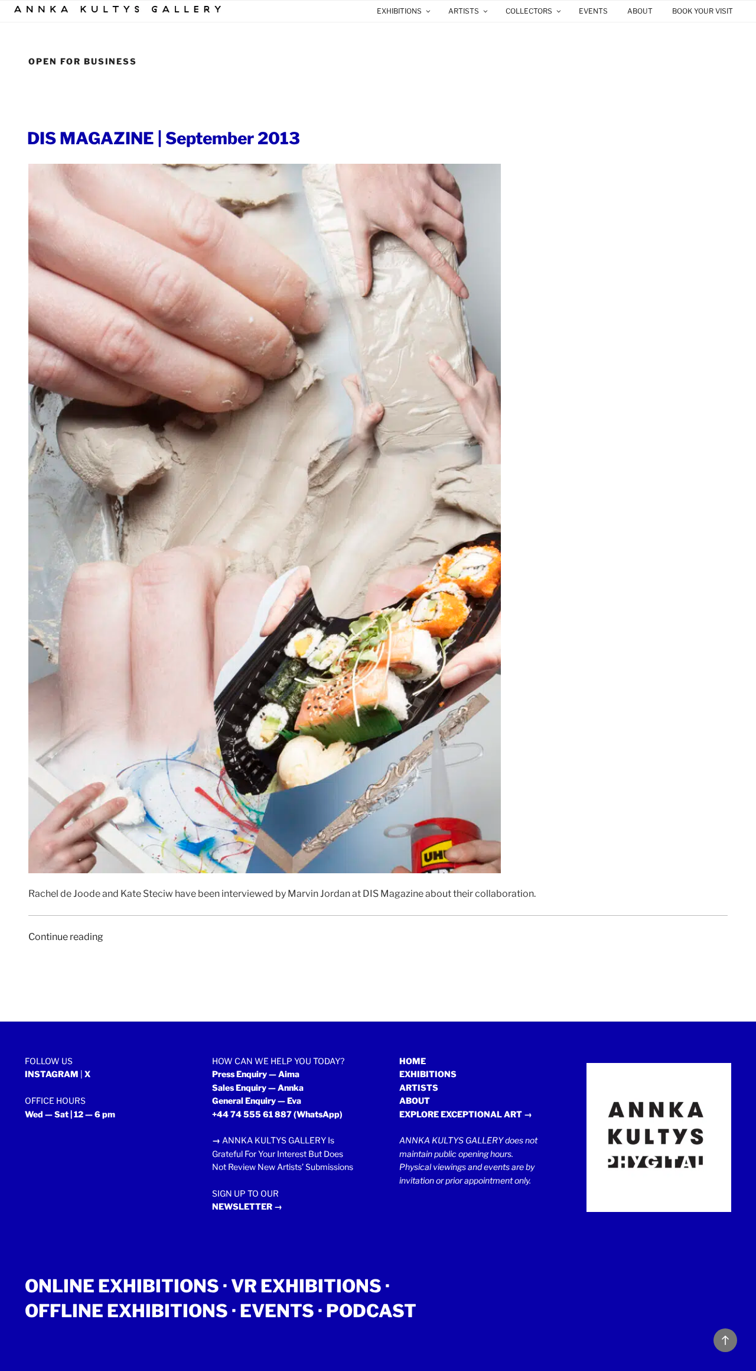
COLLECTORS (529, 11)
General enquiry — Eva (256, 1100)
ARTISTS (463, 11)
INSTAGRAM (52, 1074)
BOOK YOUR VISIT (702, 11)
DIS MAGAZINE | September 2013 (163, 138)
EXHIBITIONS (399, 11)
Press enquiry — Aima (255, 1074)
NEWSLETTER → (247, 1206)
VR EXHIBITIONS (306, 1286)
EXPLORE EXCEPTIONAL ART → (465, 1114)
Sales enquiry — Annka (258, 1087)
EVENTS (593, 11)
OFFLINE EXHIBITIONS (126, 1310)
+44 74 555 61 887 (252, 1114)
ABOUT (640, 11)
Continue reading (65, 936)
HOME (412, 1061)
